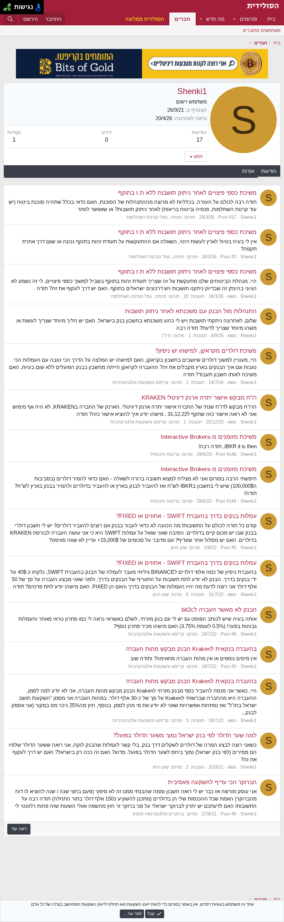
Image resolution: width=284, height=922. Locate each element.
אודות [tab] (248, 171)
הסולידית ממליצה (144, 19)
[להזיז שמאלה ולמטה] (5, 9)
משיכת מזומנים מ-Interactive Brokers (209, 437)
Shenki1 (248, 217)
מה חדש (215, 19)
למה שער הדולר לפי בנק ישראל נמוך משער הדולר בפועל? (185, 735)
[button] (234, 18)
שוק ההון (179, 547)
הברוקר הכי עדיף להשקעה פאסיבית (212, 782)
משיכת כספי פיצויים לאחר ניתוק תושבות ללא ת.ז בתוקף (187, 193)
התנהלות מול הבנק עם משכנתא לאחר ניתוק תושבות (191, 311)
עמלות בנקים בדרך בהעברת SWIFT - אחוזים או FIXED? (186, 516)
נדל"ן (166, 335)
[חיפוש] (10, 18)
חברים (182, 19)
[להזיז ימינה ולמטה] (9, 9)
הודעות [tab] (269, 171)
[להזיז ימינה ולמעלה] (9, 5)
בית (271, 19)
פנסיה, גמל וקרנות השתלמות (154, 217)
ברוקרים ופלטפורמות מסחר (158, 813)
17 (199, 139)
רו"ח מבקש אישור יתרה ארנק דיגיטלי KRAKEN (199, 397)
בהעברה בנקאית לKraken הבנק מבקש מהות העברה (191, 649)
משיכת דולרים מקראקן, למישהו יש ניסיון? (206, 350)
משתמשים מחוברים (262, 30)
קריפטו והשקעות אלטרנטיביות (141, 382)
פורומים (248, 19)
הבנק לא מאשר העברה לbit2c (219, 609)
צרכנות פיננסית (164, 454)
